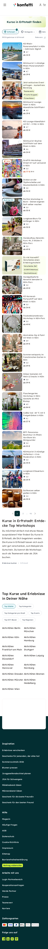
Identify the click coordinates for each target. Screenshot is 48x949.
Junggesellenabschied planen (16, 773)
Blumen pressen (9, 767)
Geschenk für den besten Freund (18, 802)
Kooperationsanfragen (13, 885)
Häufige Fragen (9, 825)
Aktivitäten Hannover (8, 666)
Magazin (6, 819)
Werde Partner (9, 891)
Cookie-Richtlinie (10, 842)
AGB (4, 830)
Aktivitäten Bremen (34, 673)
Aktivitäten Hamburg (30, 639)
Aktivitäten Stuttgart (30, 648)
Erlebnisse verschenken (13, 750)
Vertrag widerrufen (12, 865)
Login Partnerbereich (12, 879)
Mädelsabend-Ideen (11, 785)
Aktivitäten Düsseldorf (8, 657)
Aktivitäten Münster (12, 679)
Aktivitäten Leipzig (34, 655)
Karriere (6, 908)
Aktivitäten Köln (10, 637)
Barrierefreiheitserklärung (14, 859)
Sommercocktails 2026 (13, 762)
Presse (5, 897)
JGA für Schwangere (12, 779)
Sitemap (6, 854)
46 (31, 513)
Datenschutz (8, 836)
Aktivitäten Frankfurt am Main (12, 648)
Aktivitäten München (30, 630)
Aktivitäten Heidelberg (30, 681)
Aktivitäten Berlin (11, 628)
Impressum (7, 848)
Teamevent (7, 902)
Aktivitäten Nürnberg (30, 666)
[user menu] (40, 4)
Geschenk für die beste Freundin (18, 796)
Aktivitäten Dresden (12, 673)
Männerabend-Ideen (12, 791)
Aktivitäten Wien (11, 689)
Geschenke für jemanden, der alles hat (20, 756)
